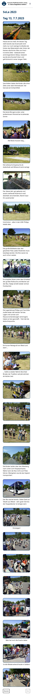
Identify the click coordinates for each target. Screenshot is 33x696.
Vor (28, 691)
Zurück (6, 691)
